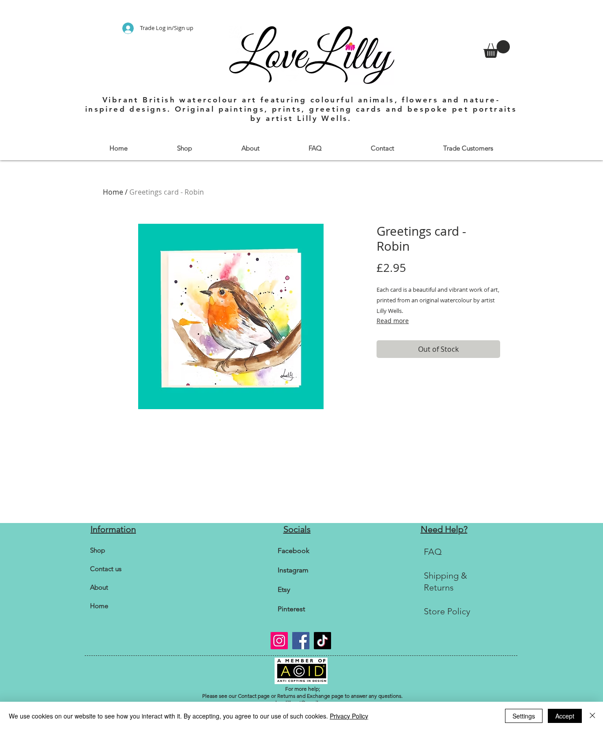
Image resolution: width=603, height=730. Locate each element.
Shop (97, 550)
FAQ (433, 551)
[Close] (592, 716)
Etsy (284, 589)
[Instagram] (279, 640)
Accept (564, 715)
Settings (524, 715)
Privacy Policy (349, 715)
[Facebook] (300, 640)
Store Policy (447, 611)
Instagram (293, 570)
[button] (184, 148)
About (99, 587)
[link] (496, 49)
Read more (393, 320)
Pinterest (291, 609)
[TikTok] (322, 640)
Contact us (105, 568)
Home (113, 192)
